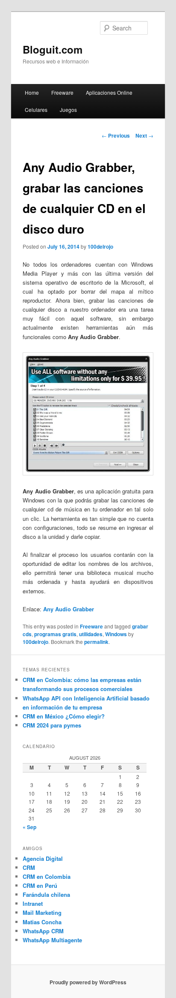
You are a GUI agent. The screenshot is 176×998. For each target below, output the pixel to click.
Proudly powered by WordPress (88, 982)
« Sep (29, 827)
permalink (96, 642)
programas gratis (55, 634)
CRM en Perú (40, 885)
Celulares (36, 109)
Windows (116, 634)
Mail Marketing (42, 912)
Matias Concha (42, 922)
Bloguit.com (52, 49)
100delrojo (100, 246)
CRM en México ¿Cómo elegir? (64, 716)
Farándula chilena (46, 894)
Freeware (62, 92)
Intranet (33, 903)
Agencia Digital (43, 858)
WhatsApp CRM (43, 931)
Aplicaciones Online (109, 92)
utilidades (91, 634)
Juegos (68, 109)
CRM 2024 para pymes (52, 725)
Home (32, 92)
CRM (29, 867)
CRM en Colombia (46, 876)
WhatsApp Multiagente (52, 940)
